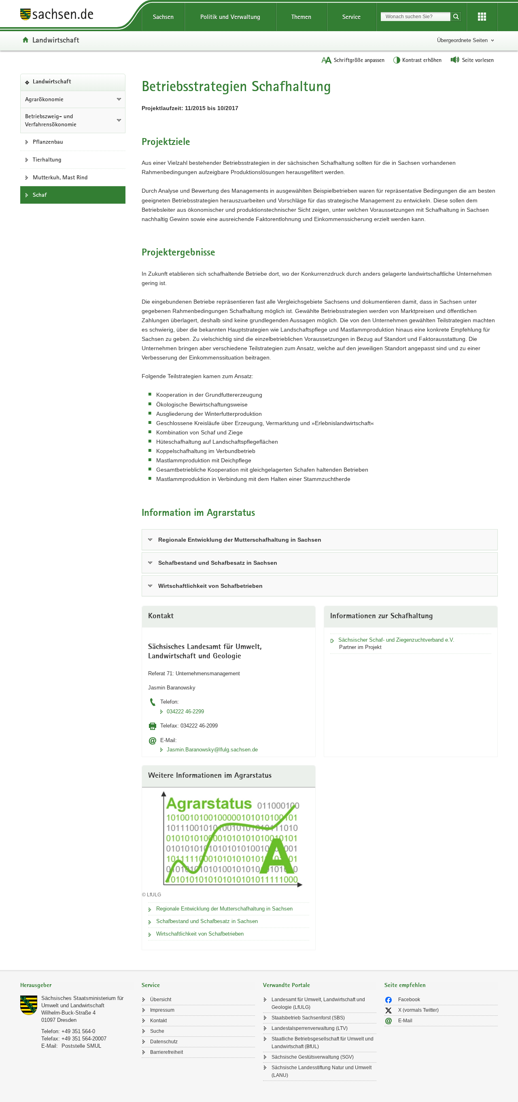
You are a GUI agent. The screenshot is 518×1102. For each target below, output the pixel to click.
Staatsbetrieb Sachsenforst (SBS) (308, 1018)
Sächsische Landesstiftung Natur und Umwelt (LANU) (322, 1071)
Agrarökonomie (44, 99)
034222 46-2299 (185, 711)
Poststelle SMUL (81, 1046)
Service (351, 17)
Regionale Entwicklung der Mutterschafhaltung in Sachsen (239, 539)
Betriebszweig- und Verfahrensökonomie (50, 120)
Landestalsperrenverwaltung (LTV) (310, 1028)
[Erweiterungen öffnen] (482, 17)
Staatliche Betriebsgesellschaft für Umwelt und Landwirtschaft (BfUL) (323, 1042)
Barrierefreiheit (166, 1052)
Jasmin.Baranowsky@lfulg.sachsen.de (212, 750)
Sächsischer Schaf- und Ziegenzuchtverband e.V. (396, 640)
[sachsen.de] (77, 16)
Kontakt (158, 1020)
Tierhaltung (47, 159)
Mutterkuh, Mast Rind (60, 177)
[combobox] (415, 16)
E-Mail (405, 1020)
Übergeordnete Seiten (462, 40)
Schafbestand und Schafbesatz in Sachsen (217, 563)
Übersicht (160, 999)
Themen (301, 17)
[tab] (77, 986)
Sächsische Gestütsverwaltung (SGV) (313, 1057)
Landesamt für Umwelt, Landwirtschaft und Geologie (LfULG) (318, 1003)
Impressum (162, 1010)
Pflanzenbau (48, 141)
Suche (157, 1031)
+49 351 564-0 (78, 1031)
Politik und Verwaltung (230, 17)
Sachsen (163, 17)
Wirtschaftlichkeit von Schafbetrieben (210, 586)
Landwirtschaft (55, 40)
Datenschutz (164, 1042)
